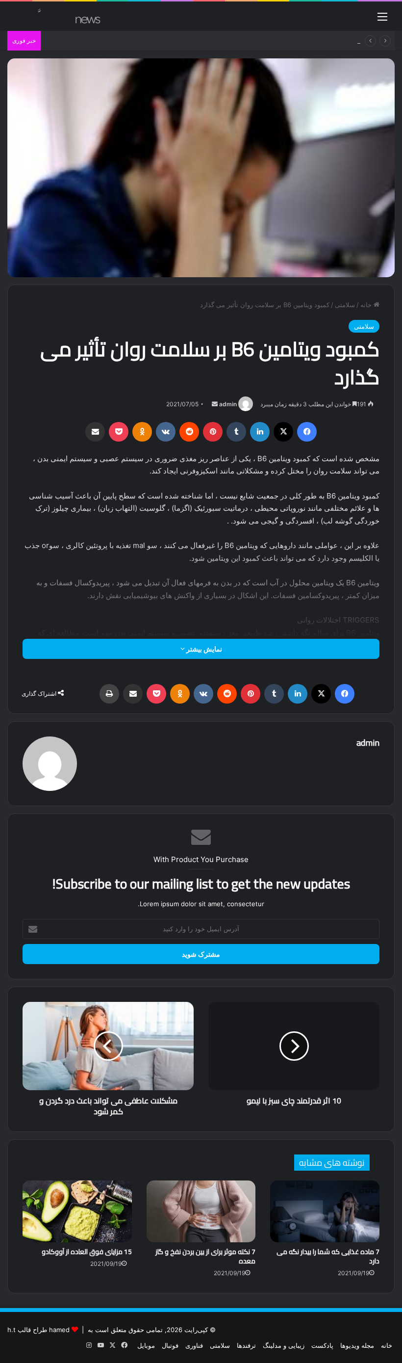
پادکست (322, 1345)
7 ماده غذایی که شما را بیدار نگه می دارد (327, 1256)
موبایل (146, 1345)
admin (228, 404)
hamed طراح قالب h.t (38, 1330)
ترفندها (246, 1345)
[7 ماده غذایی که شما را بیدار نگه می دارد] (324, 1211)
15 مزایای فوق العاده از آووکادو (87, 1251)
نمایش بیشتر (203, 649)
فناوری (194, 1345)
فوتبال (170, 1345)
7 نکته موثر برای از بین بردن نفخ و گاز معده (205, 1256)
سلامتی (345, 305)
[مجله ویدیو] (53, 16)
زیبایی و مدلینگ (283, 1345)
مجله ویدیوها (357, 1345)
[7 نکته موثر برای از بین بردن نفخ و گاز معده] (201, 1211)
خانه (367, 305)
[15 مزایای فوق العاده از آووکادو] (77, 1211)
